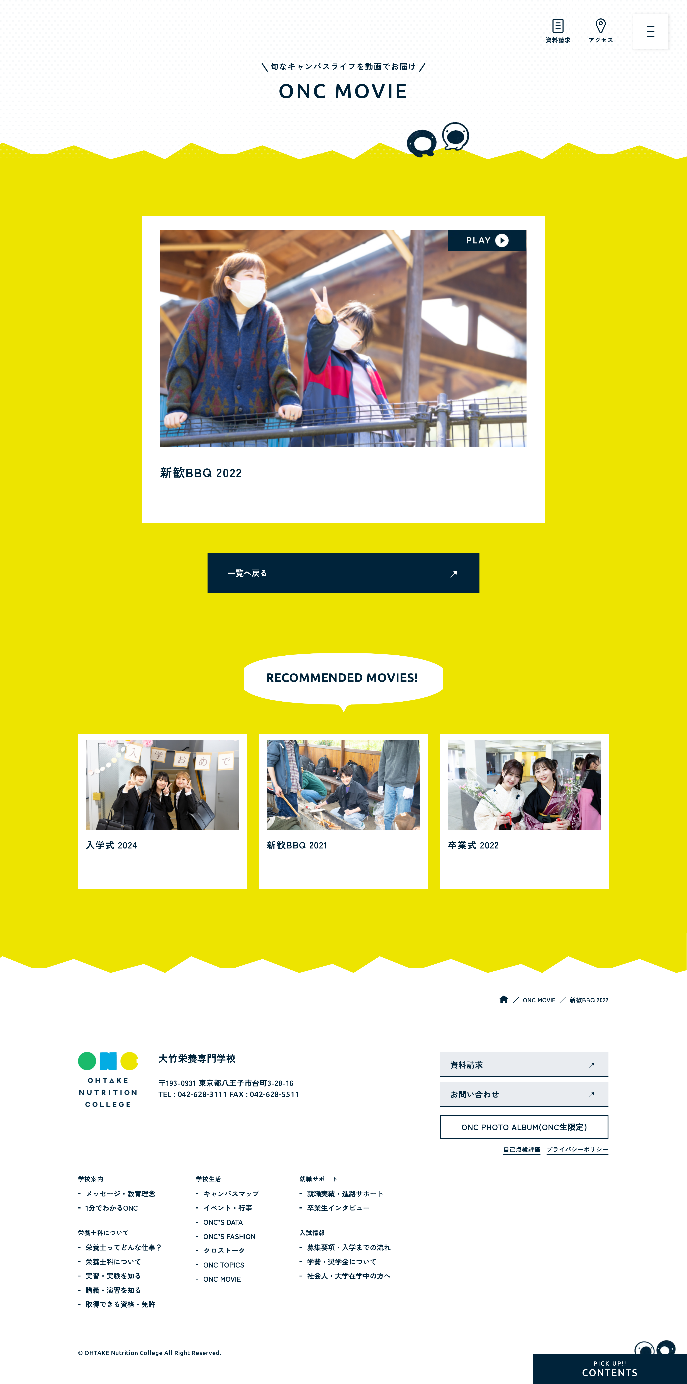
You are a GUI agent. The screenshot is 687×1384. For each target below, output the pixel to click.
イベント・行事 (227, 1207)
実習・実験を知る (113, 1275)
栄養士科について (113, 1261)
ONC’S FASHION (229, 1236)
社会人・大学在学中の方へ (349, 1275)
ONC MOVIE (539, 999)
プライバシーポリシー (578, 1149)
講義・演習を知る (113, 1290)
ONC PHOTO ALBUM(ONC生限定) (524, 1126)
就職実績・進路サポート (345, 1193)
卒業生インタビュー (338, 1207)
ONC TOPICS (223, 1264)
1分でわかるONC (112, 1207)
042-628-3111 (202, 1094)
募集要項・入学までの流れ (349, 1247)
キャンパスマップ (231, 1193)
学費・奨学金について (342, 1261)
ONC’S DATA (223, 1222)
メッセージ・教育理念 (120, 1193)
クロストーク (224, 1250)
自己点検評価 (521, 1149)
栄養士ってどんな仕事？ (124, 1247)
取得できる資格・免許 (120, 1304)
